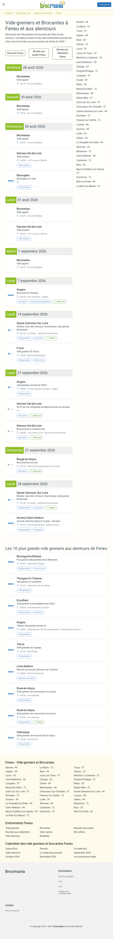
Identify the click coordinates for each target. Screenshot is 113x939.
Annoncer (105, 4)
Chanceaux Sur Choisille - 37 (91, 106)
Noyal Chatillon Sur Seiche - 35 (22, 811)
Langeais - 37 (83, 75)
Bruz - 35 (80, 164)
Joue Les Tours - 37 (86, 53)
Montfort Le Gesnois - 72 (89, 57)
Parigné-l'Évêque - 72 (87, 71)
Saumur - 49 (82, 129)
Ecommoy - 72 (83, 177)
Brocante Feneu (15, 53)
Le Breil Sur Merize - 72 (88, 186)
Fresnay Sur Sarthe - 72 (88, 120)
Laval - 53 (81, 48)
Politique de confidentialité (64, 892)
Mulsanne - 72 (83, 151)
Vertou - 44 (82, 138)
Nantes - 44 (82, 22)
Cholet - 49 (81, 80)
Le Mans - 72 (83, 26)
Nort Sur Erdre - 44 (85, 181)
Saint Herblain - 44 (85, 155)
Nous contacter (12, 911)
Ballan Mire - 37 (84, 97)
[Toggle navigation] (3, 4)
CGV (60, 886)
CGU (60, 881)
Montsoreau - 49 (84, 93)
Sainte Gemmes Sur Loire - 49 (91, 111)
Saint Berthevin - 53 (86, 62)
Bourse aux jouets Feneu (38, 53)
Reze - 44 (81, 39)
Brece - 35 (81, 84)
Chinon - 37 (82, 44)
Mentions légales (66, 876)
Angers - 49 (82, 35)
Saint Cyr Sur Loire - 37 (88, 102)
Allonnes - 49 (83, 147)
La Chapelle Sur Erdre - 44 (89, 142)
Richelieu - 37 (83, 115)
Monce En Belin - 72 (86, 89)
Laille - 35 (81, 133)
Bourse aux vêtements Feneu (62, 53)
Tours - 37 (81, 31)
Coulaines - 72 (83, 160)
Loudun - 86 (82, 124)
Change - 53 (82, 66)
